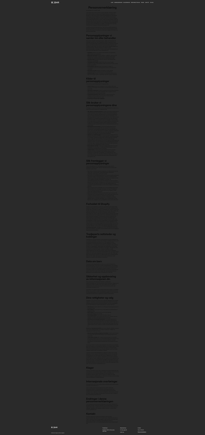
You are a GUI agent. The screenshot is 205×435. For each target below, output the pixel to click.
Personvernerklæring (142, 431)
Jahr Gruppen (56, 432)
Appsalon (63, 432)
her (103, 377)
